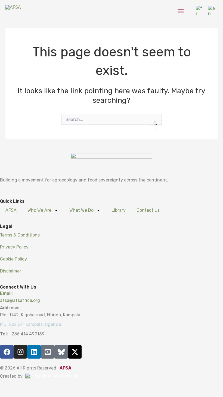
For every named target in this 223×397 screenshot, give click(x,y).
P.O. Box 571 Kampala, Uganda (30, 324)
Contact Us (148, 210)
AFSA (11, 210)
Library (119, 210)
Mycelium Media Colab (55, 375)
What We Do (81, 210)
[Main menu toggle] (181, 11)
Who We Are (39, 210)
